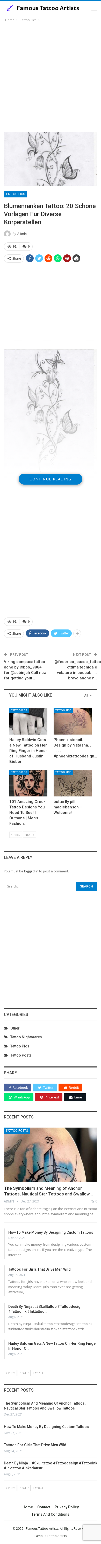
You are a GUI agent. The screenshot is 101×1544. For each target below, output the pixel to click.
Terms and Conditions (50, 1514)
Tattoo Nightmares (26, 1037)
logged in (31, 871)
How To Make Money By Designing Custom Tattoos (50, 1232)
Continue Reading (50, 479)
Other (15, 1028)
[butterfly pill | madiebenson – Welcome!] (73, 783)
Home (28, 1507)
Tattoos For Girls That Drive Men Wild (39, 1269)
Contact (43, 1507)
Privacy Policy (67, 1507)
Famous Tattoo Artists (50, 1536)
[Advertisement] (50, 76)
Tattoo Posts (21, 1055)
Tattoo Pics (15, 194)
